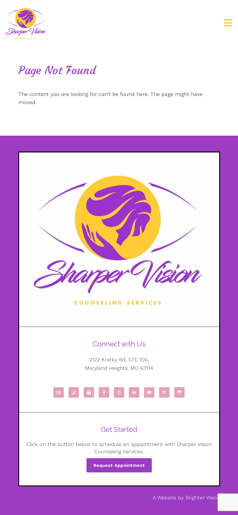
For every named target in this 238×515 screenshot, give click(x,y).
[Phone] (73, 392)
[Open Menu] (228, 23)
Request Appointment (119, 465)
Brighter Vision (202, 497)
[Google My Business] (179, 392)
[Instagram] (119, 392)
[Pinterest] (164, 392)
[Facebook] (104, 392)
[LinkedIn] (134, 392)
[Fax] (89, 392)
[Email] (58, 392)
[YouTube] (149, 392)
